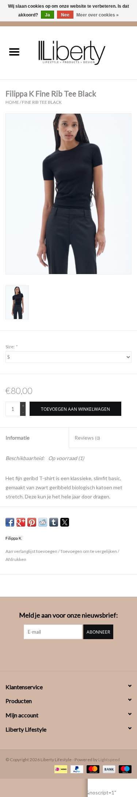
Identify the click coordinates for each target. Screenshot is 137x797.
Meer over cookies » (97, 15)
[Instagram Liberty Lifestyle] (69, 654)
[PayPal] (76, 768)
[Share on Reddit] (42, 522)
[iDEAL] (60, 768)
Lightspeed (109, 759)
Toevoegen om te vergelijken (89, 551)
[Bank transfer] (108, 768)
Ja (47, 15)
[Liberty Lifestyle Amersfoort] (83, 52)
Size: (11, 346)
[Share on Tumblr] (53, 522)
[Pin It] (31, 522)
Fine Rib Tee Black (42, 102)
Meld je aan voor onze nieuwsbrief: (68, 615)
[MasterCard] (92, 768)
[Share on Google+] (20, 522)
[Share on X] (64, 522)
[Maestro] (124, 768)
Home (12, 102)
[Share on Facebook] (9, 522)
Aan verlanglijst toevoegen (31, 551)
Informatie (17, 437)
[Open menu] (14, 51)
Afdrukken (15, 559)
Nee (65, 15)
